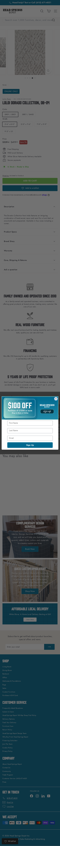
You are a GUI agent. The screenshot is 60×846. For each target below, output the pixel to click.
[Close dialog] (56, 398)
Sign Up (30, 445)
